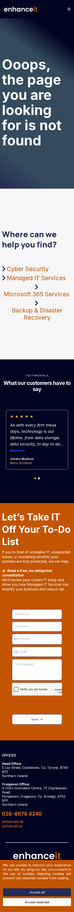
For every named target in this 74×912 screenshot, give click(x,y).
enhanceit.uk (12, 821)
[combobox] (16, 639)
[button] (68, 9)
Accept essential (37, 902)
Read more (17, 450)
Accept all (37, 892)
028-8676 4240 (22, 814)
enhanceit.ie (12, 826)
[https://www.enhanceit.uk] (21, 9)
